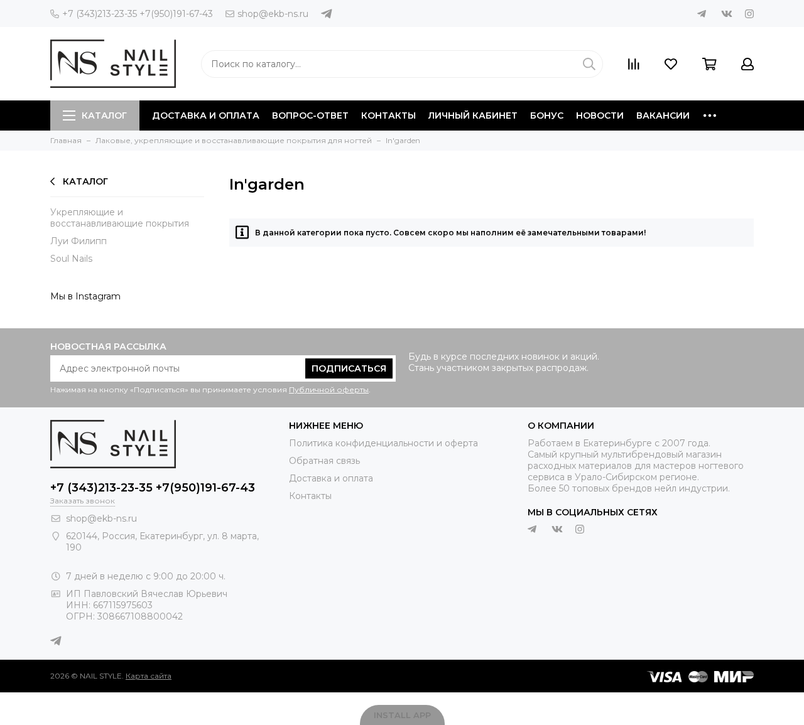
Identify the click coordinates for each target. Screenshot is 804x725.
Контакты (388, 115)
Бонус (546, 115)
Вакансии (663, 115)
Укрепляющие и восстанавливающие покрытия (119, 218)
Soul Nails (71, 258)
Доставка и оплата (205, 115)
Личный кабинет (473, 115)
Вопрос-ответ (310, 115)
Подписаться (349, 368)
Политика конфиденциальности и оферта (383, 443)
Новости (600, 115)
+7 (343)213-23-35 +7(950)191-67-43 (137, 13)
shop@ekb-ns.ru (272, 13)
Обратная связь (324, 460)
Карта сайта (148, 675)
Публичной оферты (329, 389)
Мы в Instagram (85, 296)
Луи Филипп (78, 241)
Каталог (104, 115)
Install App (402, 715)
